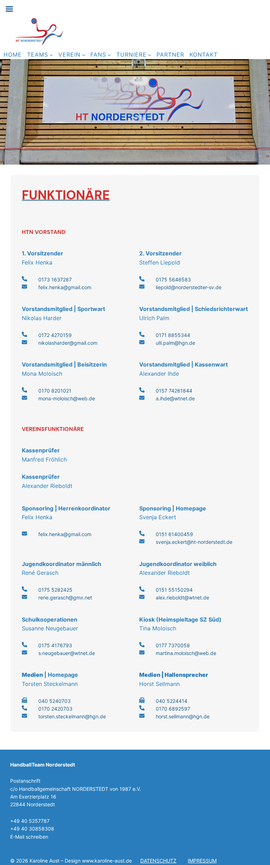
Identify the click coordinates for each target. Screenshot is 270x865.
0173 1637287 (55, 279)
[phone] (24, 278)
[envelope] (24, 286)
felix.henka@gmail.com (64, 287)
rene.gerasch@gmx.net (65, 597)
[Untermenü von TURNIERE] (150, 55)
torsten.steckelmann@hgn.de (72, 716)
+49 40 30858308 (32, 829)
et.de (203, 597)
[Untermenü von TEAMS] (51, 55)
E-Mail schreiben (29, 837)
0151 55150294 (174, 590)
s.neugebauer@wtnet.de (66, 653)
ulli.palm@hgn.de (175, 343)
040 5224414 (171, 701)
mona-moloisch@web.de (66, 398)
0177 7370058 (173, 645)
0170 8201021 (54, 391)
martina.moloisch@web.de (186, 653)
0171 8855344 (173, 335)
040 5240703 (54, 701)
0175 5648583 (173, 279)
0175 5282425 (55, 590)
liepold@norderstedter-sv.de (188, 287)
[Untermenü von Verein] (83, 55)
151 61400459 (176, 534)
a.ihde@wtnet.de (175, 398)
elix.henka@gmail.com (65, 534)
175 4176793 (56, 645)
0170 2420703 (55, 709)
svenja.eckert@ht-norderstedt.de (194, 542)
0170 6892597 (173, 709)
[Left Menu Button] (9, 9)
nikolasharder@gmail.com (67, 343)
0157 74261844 (174, 391)
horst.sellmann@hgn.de (183, 716)
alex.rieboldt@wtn (176, 597)
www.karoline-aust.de (107, 861)
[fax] (24, 700)
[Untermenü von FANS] (109, 55)
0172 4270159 (55, 335)
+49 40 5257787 (30, 821)
